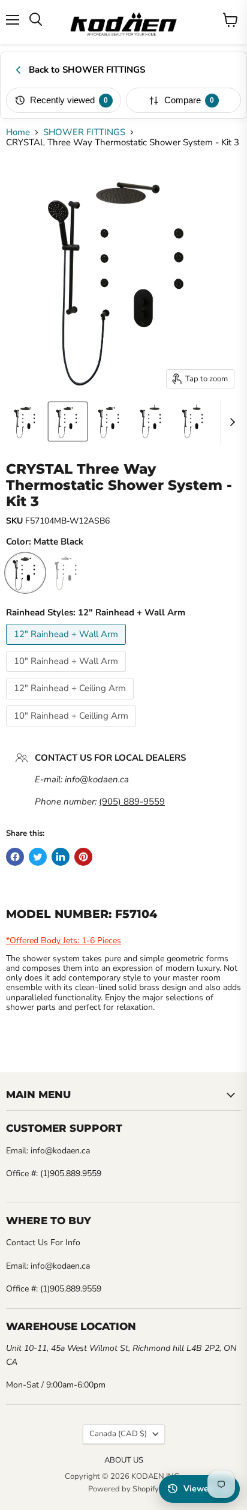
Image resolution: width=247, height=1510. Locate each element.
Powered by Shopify (123, 1489)
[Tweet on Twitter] (38, 857)
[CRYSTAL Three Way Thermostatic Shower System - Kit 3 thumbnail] (26, 421)
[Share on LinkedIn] (61, 857)
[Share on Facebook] (15, 857)
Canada (118, 1433)
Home (18, 132)
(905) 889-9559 (132, 802)
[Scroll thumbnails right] (230, 422)
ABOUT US (123, 1460)
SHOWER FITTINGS (84, 132)
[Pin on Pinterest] (83, 857)
